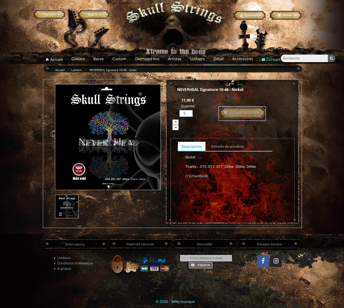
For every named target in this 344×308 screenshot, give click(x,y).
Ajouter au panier (241, 112)
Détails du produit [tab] (227, 146)
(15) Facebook (196, 175)
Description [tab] (191, 146)
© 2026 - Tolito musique (175, 301)
